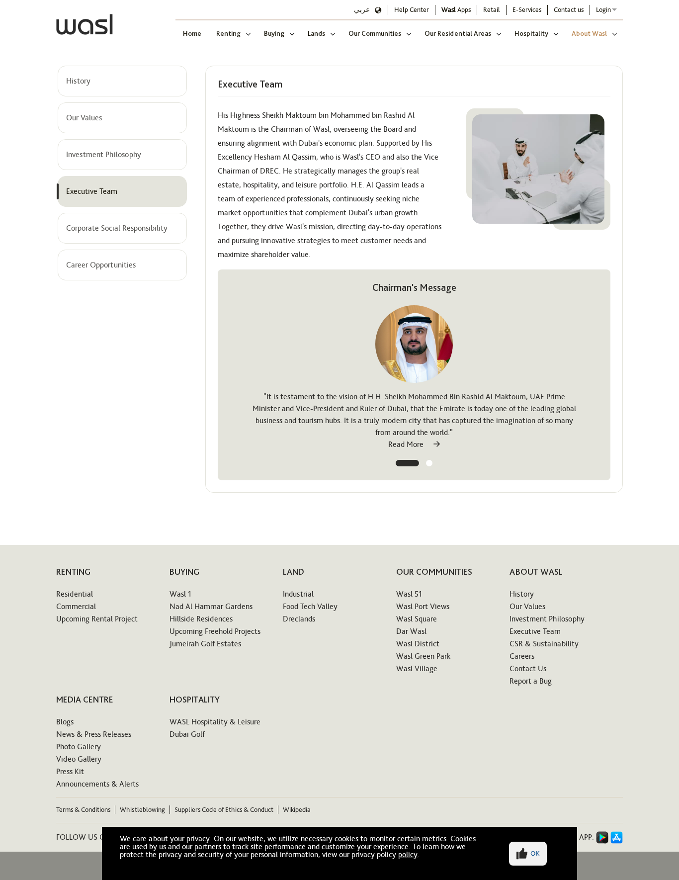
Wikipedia (297, 809)
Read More (406, 444)
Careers (521, 656)
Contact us (569, 9)
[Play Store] (602, 837)
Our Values (84, 117)
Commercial (76, 606)
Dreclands (299, 618)
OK (535, 853)
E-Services (526, 9)
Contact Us (527, 668)
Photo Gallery (78, 746)
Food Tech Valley (310, 606)
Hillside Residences (201, 618)
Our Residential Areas (457, 33)
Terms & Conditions (83, 809)
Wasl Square (416, 618)
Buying (274, 33)
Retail (491, 9)
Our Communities (374, 33)
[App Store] (616, 837)
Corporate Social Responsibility (117, 228)
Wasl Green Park (423, 656)
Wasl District (417, 643)
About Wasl (589, 33)
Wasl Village (416, 668)
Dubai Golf (187, 734)
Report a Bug (530, 681)
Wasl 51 (409, 594)
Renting (228, 33)
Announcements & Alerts (97, 784)
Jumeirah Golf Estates (205, 643)
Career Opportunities (101, 264)
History (78, 81)
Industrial (298, 594)
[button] (407, 463)
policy (408, 854)
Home (192, 33)
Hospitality (531, 33)
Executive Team (91, 191)
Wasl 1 (180, 594)
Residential (74, 594)
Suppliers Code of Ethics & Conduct (223, 809)
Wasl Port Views (422, 606)
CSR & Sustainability (544, 643)
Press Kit (70, 771)
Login (603, 9)
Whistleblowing (142, 809)
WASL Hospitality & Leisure (215, 721)
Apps (456, 9)
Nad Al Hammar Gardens (211, 606)
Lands (316, 33)
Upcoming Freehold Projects (215, 631)
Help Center (411, 9)
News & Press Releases (93, 734)
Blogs (65, 721)
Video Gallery (78, 759)
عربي (362, 9)
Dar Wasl (411, 631)
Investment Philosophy (103, 154)
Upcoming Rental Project (97, 618)
